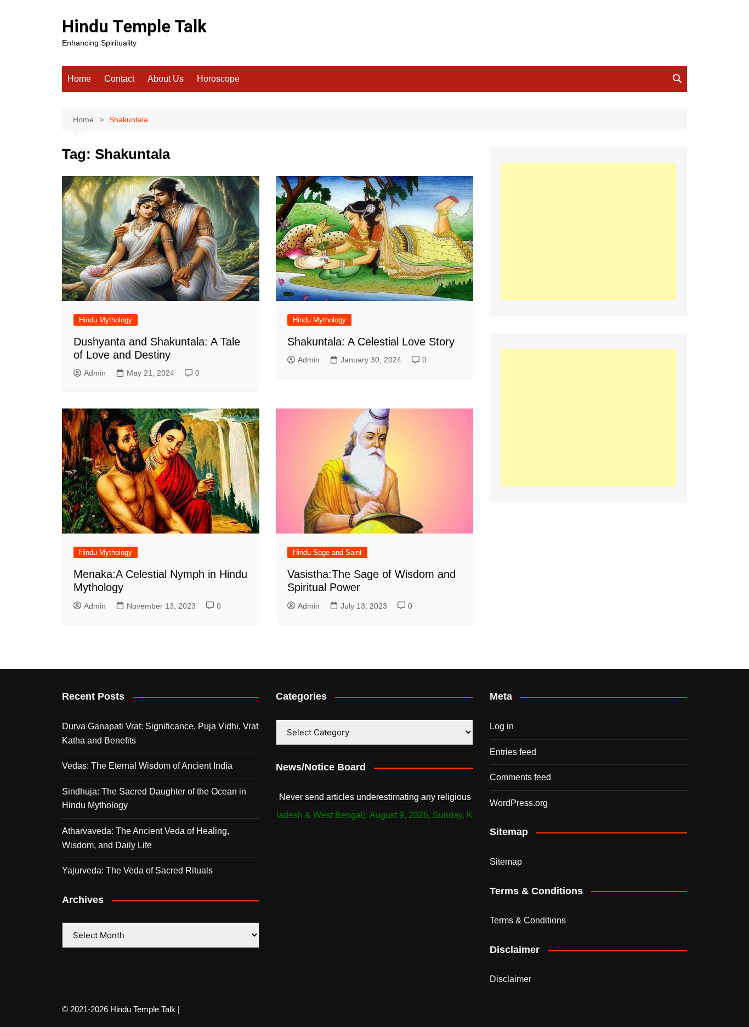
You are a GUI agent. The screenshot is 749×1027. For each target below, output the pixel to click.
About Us (165, 78)
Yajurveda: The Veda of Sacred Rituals (137, 870)
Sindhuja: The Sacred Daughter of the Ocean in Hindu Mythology (154, 798)
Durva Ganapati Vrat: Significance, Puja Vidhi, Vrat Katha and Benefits (160, 733)
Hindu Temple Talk (134, 26)
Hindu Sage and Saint (327, 552)
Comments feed (520, 777)
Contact (119, 78)
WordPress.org (519, 803)
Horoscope (218, 78)
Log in (502, 726)
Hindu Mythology (105, 320)
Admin (95, 372)
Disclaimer (510, 979)
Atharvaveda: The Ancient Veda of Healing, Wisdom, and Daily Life (145, 838)
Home (79, 78)
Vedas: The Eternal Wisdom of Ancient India (147, 765)
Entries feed (513, 752)
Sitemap (506, 861)
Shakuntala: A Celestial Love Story (371, 342)
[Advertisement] (588, 231)
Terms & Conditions (528, 920)
